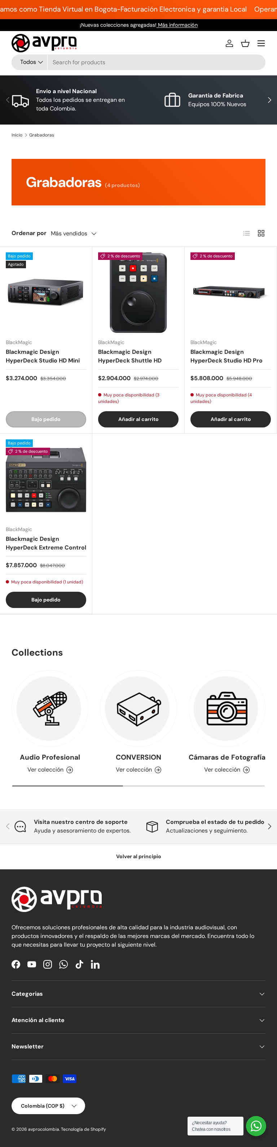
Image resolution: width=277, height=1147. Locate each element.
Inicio (17, 135)
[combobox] (138, 62)
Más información (177, 25)
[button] (245, 43)
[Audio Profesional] (50, 708)
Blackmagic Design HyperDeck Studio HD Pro (226, 356)
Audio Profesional (50, 757)
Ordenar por (29, 233)
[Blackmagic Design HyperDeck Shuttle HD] (138, 292)
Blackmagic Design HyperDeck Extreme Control (46, 543)
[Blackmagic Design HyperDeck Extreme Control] (46, 479)
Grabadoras (41, 135)
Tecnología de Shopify (83, 1129)
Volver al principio (138, 856)
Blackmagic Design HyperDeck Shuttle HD (130, 356)
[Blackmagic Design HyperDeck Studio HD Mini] (46, 292)
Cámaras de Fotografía (227, 757)
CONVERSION (138, 757)
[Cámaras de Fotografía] (227, 708)
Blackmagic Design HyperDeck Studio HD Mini (43, 356)
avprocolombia (43, 1129)
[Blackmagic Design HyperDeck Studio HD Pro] (230, 292)
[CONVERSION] (138, 708)
